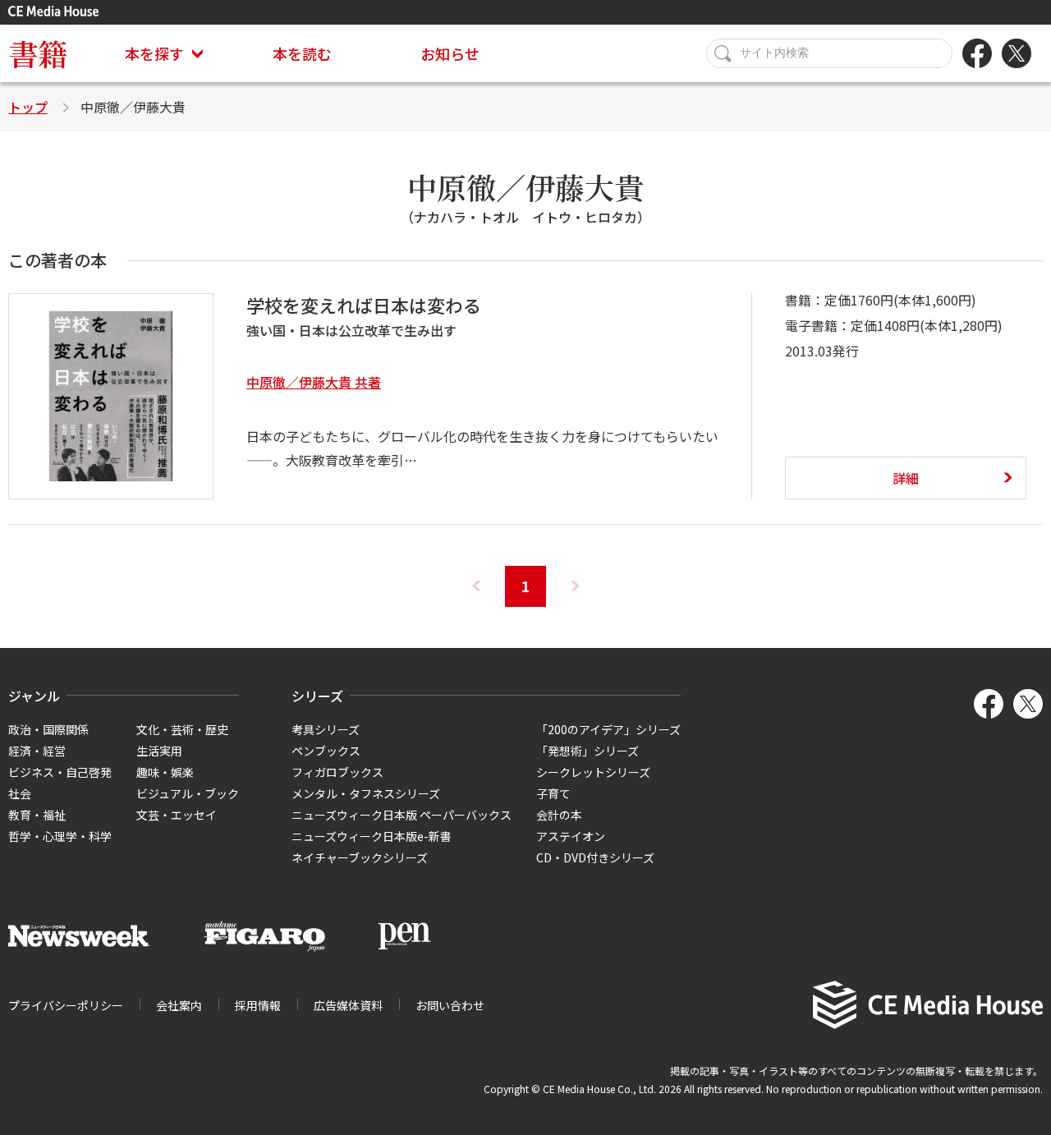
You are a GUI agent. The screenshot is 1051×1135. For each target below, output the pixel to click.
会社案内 (179, 1005)
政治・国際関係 (48, 729)
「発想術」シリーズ (587, 750)
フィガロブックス (337, 772)
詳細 (906, 478)
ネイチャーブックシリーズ (359, 857)
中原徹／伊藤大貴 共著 (313, 382)
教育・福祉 (37, 814)
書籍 (37, 53)
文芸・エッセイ (176, 814)
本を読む (302, 53)
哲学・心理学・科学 (60, 836)
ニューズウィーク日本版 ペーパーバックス (401, 814)
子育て (553, 793)
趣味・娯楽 (165, 772)
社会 (19, 793)
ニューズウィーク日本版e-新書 (371, 836)
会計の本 (559, 814)
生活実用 (159, 750)
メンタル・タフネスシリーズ (365, 793)
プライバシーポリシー (65, 1005)
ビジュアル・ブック (187, 793)
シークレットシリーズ (593, 772)
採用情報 (258, 1005)
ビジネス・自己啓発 (60, 772)
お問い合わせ (449, 1005)
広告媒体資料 (348, 1005)
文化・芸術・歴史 (182, 729)
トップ (28, 107)
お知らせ (450, 53)
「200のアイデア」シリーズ (608, 729)
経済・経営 (37, 750)
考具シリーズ (325, 729)
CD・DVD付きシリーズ (595, 857)
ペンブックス (325, 750)
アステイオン (570, 836)
